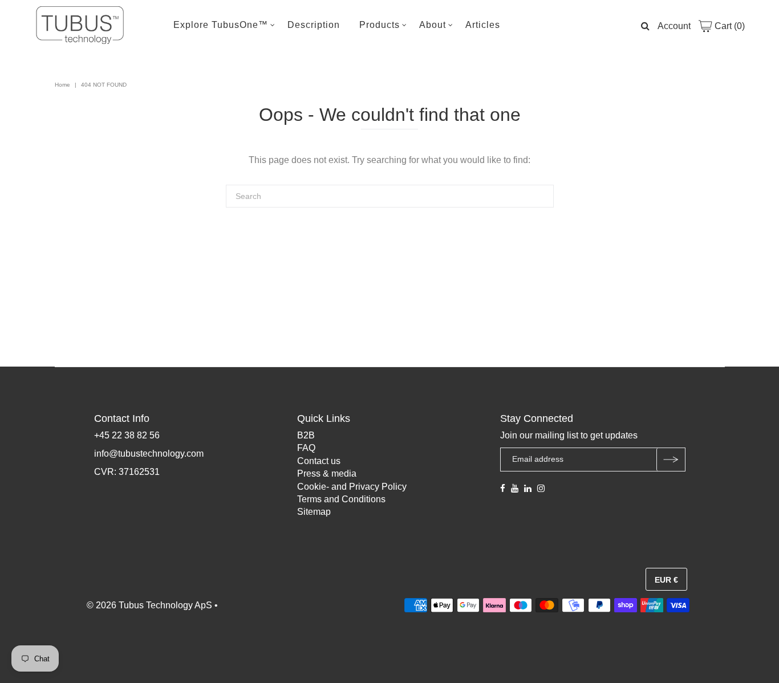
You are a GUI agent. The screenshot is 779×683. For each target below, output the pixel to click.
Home (62, 85)
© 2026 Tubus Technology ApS (149, 605)
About (432, 25)
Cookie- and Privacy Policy (352, 486)
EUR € (666, 579)
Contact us (318, 461)
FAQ (306, 448)
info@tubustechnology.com (149, 453)
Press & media (326, 473)
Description (313, 25)
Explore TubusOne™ (220, 25)
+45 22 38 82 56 (127, 435)
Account (674, 26)
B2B (306, 435)
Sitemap (314, 512)
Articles (482, 25)
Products (379, 25)
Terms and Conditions (341, 499)
